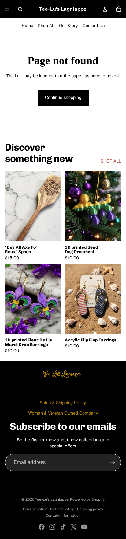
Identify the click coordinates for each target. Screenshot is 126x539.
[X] (73, 526)
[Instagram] (52, 526)
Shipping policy (90, 509)
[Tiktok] (63, 526)
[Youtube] (84, 526)
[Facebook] (41, 526)
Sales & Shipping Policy (63, 402)
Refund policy (62, 509)
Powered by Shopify (87, 499)
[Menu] (7, 9)
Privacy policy (35, 509)
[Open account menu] (105, 9)
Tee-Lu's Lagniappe (52, 499)
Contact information (63, 515)
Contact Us (94, 25)
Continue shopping (63, 97)
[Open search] (20, 9)
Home (27, 25)
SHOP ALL (111, 161)
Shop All (46, 25)
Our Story (68, 25)
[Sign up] (112, 462)
